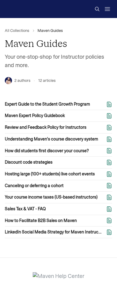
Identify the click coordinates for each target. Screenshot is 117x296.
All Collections (17, 30)
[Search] (97, 9)
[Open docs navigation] (107, 9)
